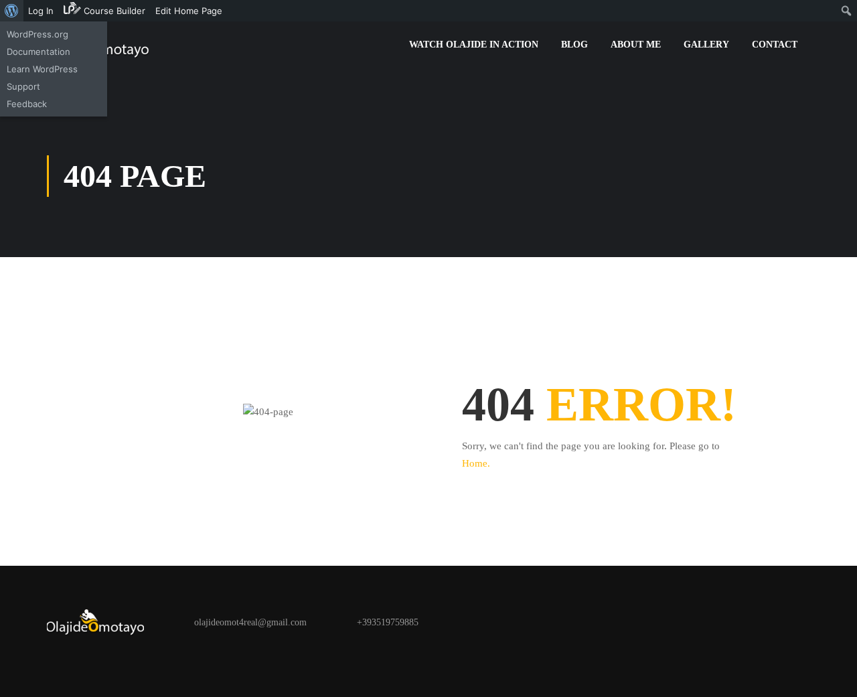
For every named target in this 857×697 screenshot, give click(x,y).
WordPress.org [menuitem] (37, 34)
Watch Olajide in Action (473, 45)
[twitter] (79, 658)
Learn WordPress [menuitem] (42, 69)
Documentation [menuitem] (38, 51)
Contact (774, 45)
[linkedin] (135, 658)
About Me (636, 45)
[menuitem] (11, 10)
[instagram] (107, 658)
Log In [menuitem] (41, 10)
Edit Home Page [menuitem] (188, 10)
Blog (574, 45)
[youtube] (163, 658)
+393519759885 (387, 622)
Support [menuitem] (23, 86)
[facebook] (51, 658)
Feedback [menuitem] (27, 103)
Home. (476, 463)
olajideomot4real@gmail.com (250, 622)
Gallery (706, 45)
